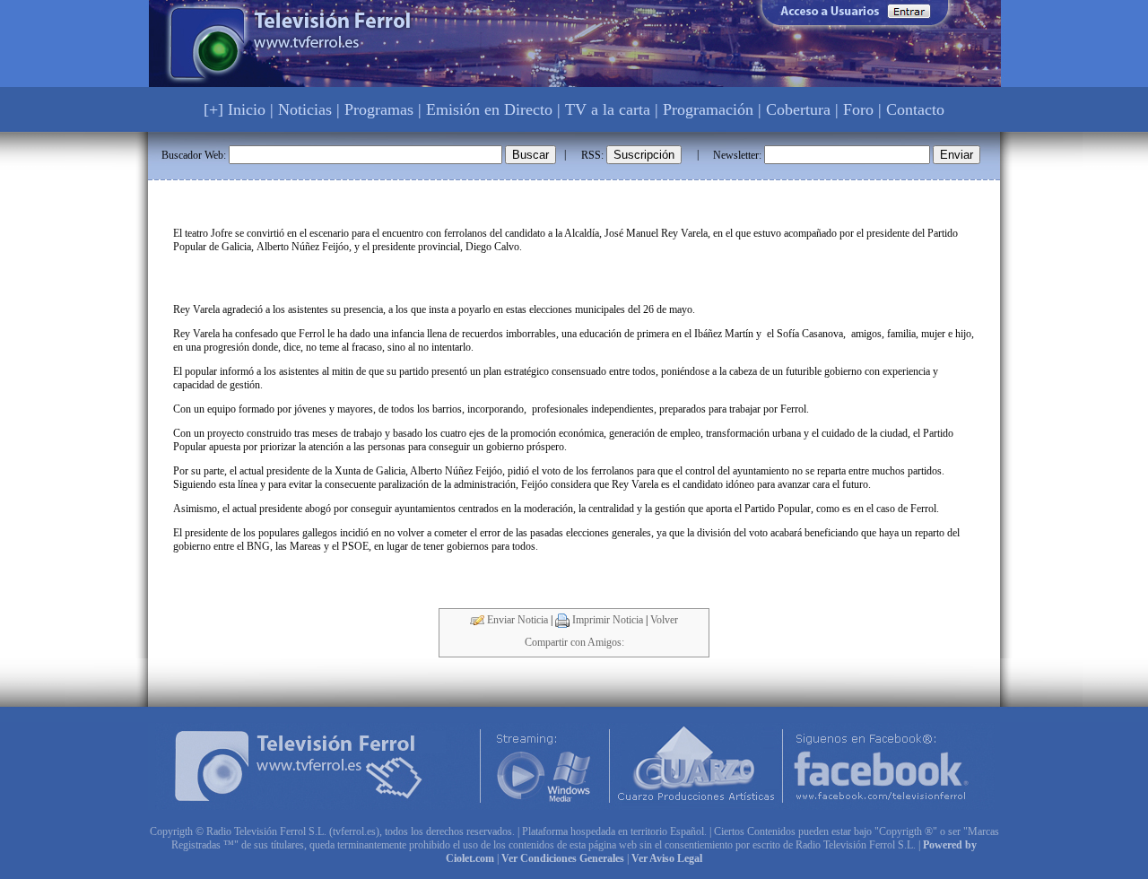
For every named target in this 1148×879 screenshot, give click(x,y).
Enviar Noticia (516, 620)
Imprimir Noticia (606, 620)
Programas (378, 109)
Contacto (915, 109)
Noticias (305, 109)
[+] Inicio (234, 109)
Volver (664, 620)
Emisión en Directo (489, 109)
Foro (858, 109)
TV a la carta (607, 109)
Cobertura (798, 109)
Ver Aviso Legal (666, 858)
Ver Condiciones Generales (562, 858)
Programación (708, 109)
